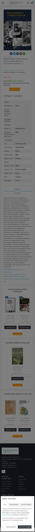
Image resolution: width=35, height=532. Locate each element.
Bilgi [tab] (5, 504)
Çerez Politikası (7, 515)
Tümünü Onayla (24, 527)
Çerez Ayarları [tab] (14, 504)
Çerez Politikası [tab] (26, 504)
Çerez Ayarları (11, 527)
